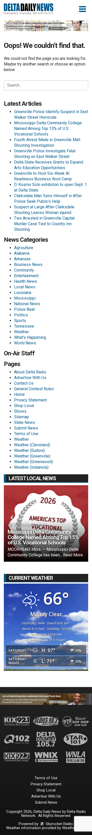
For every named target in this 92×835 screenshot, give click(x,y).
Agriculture (23, 247)
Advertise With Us (30, 377)
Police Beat (24, 309)
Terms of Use (26, 433)
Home (19, 394)
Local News (24, 287)
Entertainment (26, 275)
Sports (20, 320)
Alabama (21, 253)
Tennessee (24, 326)
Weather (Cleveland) (32, 444)
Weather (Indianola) (31, 467)
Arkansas (22, 259)
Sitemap (21, 416)
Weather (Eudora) (29, 450)
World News (25, 343)
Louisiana (22, 292)
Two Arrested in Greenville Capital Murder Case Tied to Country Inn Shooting (44, 224)
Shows (20, 411)
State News (24, 422)
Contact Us (23, 383)
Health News (25, 281)
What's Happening (30, 337)
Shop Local (24, 405)
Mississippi (25, 298)
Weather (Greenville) (32, 456)
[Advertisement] (46, 26)
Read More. (73, 555)
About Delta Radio (30, 372)
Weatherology (73, 828)
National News (27, 303)
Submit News (26, 428)
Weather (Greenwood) (33, 461)
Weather (21, 331)
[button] (82, 9)
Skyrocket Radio (59, 823)
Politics (21, 315)
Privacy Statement (30, 400)
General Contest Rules (34, 388)
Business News (28, 264)
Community (24, 270)
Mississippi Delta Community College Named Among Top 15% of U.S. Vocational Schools (48, 128)
